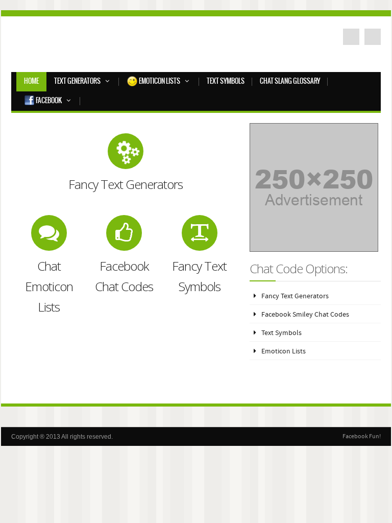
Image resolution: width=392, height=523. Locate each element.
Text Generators (77, 81)
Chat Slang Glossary (290, 81)
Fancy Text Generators (295, 296)
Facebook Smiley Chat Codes (305, 315)
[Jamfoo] (87, 47)
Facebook (48, 101)
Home (31, 81)
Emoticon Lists (159, 81)
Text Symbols (225, 81)
